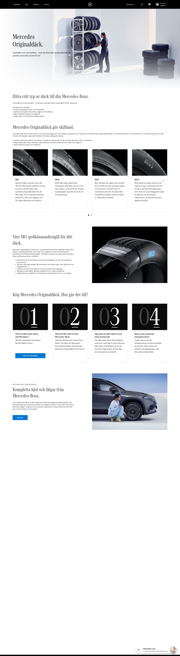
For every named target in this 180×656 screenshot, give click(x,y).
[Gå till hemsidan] (90, 4)
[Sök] (142, 4)
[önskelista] (149, 4)
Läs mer (20, 417)
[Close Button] (139, 650)
